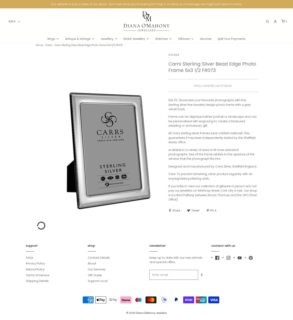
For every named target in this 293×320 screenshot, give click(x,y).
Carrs (49, 45)
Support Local (97, 281)
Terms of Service (37, 275)
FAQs (29, 258)
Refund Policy (35, 269)
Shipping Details (37, 281)
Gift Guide (95, 275)
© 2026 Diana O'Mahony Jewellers (146, 313)
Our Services (96, 269)
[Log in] (275, 21)
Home (39, 45)
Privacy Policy (35, 263)
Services (206, 39)
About (92, 263)
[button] (14, 21)
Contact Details (99, 258)
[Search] (267, 21)
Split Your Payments (232, 39)
